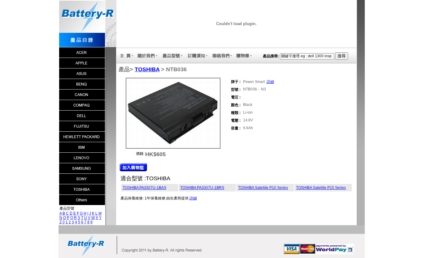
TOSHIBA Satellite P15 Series (321, 188)
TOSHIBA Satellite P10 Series (263, 188)
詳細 (270, 82)
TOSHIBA (147, 69)
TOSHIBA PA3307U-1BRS (202, 188)
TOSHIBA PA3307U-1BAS (144, 188)
